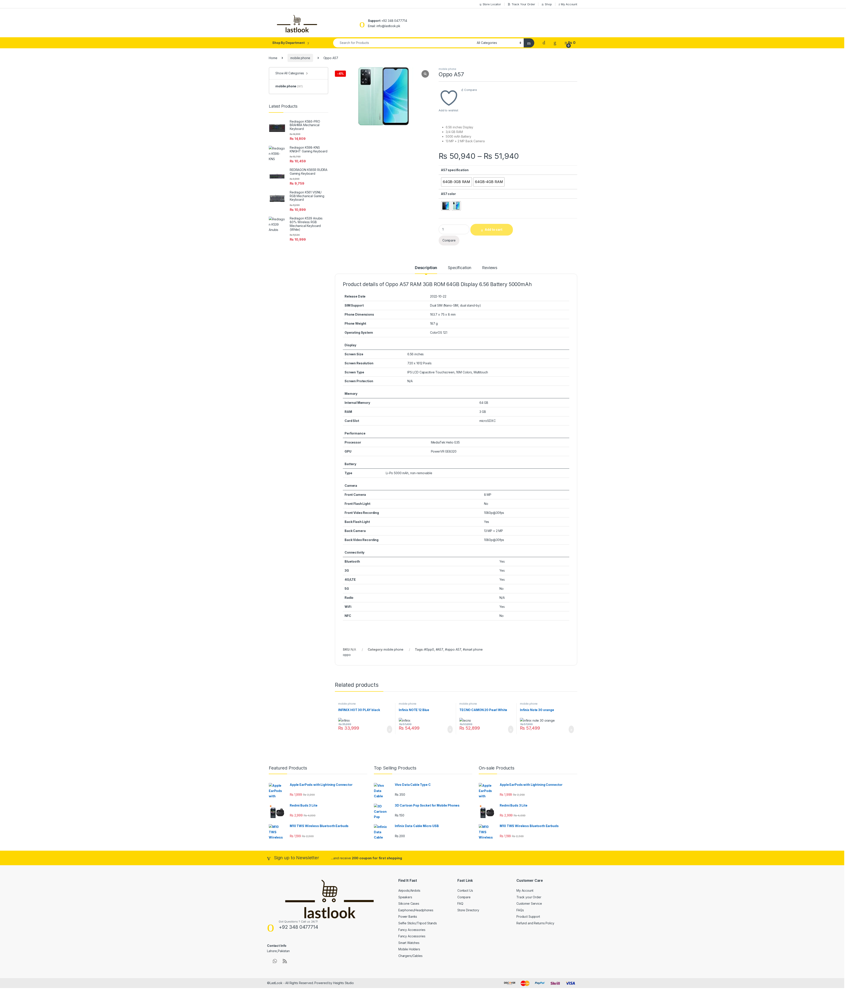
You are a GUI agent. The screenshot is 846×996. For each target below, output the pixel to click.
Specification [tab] (459, 268)
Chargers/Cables (410, 956)
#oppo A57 (453, 649)
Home (273, 58)
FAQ (460, 903)
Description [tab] (426, 268)
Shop (548, 4)
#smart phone (472, 649)
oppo (347, 655)
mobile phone (300, 58)
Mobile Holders (409, 949)
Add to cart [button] (389, 729)
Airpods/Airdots (409, 890)
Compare (470, 90)
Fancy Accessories (411, 930)
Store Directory (468, 910)
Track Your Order (523, 4)
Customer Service (529, 903)
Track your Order (528, 897)
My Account (569, 4)
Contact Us (465, 890)
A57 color (448, 194)
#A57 (439, 649)
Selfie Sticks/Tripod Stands (417, 923)
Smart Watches (408, 943)
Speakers (405, 897)
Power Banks (407, 916)
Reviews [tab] (489, 268)
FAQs (520, 910)
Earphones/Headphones (415, 910)
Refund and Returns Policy (535, 923)
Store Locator (492, 4)
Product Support (528, 916)
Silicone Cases (408, 903)
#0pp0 (429, 649)
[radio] (456, 182)
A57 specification (455, 170)
